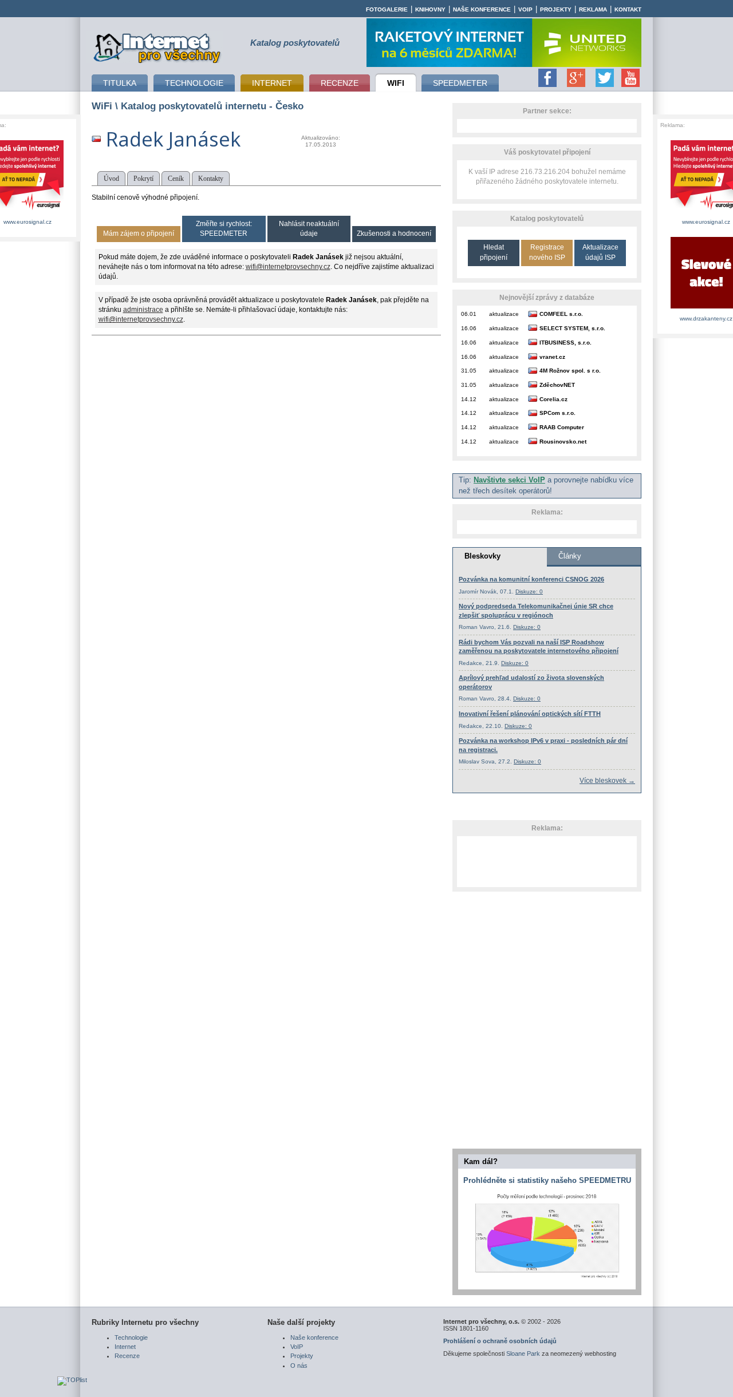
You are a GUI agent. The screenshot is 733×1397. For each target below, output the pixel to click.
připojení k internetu (157, 46)
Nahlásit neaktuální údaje (309, 228)
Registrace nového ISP (547, 252)
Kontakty (210, 179)
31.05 (468, 370)
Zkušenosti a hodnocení (394, 233)
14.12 (468, 399)
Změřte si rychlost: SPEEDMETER (224, 228)
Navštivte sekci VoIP (509, 480)
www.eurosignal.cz (27, 222)
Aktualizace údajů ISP (600, 252)
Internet (125, 1346)
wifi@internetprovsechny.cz (288, 266)
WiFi (102, 106)
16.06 (468, 328)
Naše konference (482, 9)
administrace (143, 309)
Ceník (176, 179)
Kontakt (627, 9)
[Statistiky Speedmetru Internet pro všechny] (546, 1278)
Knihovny (430, 9)
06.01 (468, 314)
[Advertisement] (547, 861)
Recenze (127, 1355)
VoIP (525, 9)
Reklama (593, 9)
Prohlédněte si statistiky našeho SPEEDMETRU (547, 1180)
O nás (299, 1365)
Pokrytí (143, 179)
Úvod (111, 179)
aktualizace (504, 314)
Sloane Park (523, 1353)
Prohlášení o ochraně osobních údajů (500, 1340)
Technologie (131, 1337)
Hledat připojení (493, 252)
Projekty (556, 9)
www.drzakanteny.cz (706, 318)
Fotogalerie (387, 9)
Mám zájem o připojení (138, 233)
